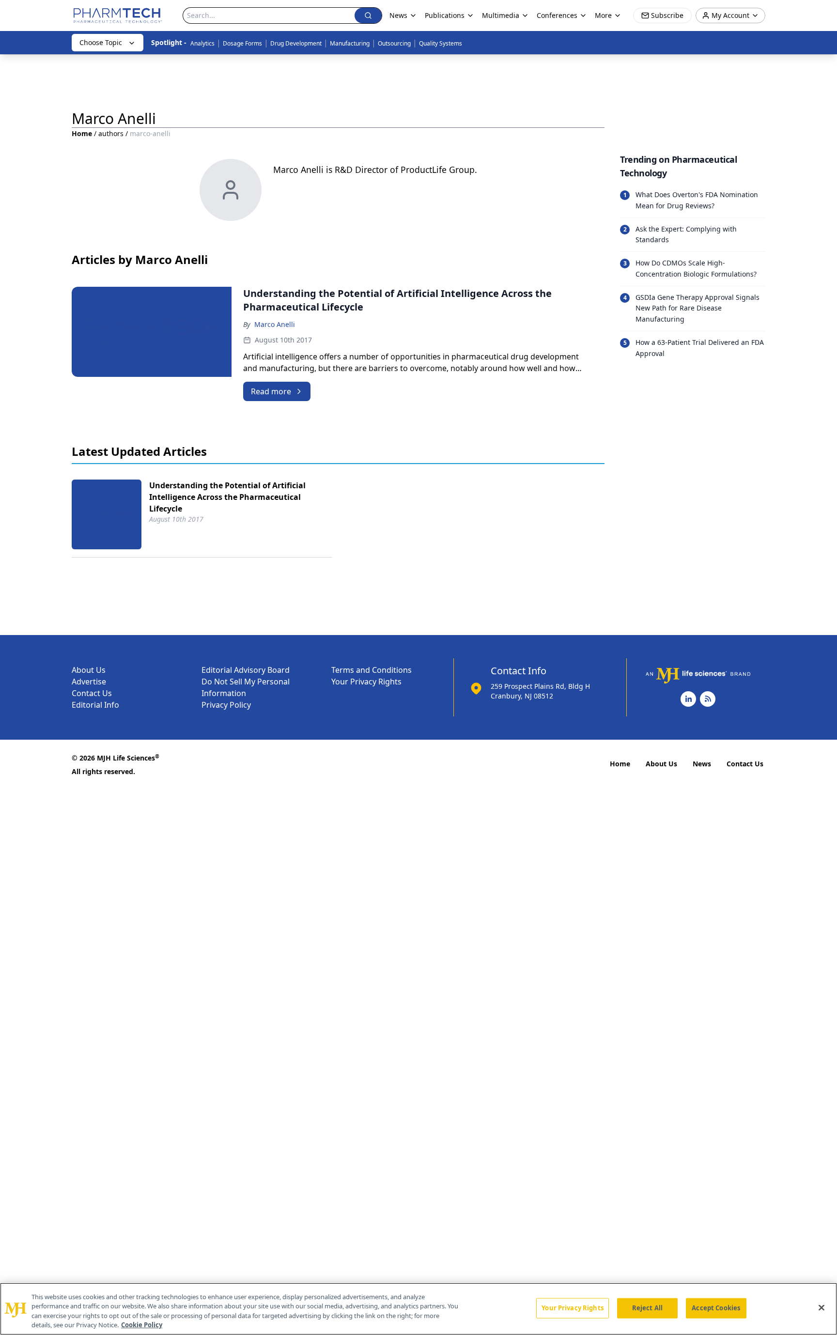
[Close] (821, 1307)
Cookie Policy (141, 1324)
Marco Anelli (274, 324)
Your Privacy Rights (366, 681)
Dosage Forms (242, 43)
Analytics (202, 43)
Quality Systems (440, 43)
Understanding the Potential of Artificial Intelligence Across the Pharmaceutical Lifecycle (227, 497)
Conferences (557, 15)
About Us (89, 670)
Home (82, 133)
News (702, 763)
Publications (445, 15)
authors (111, 133)
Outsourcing (394, 43)
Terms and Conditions (371, 670)
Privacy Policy (226, 704)
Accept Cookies (716, 1308)
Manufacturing (350, 43)
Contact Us (92, 693)
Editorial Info (95, 704)
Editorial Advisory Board (246, 670)
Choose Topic (100, 42)
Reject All (647, 1308)
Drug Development (296, 43)
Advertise (89, 681)
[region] (418, 1309)
